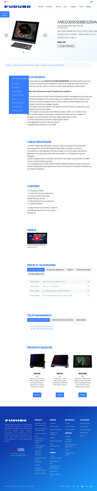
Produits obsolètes (40, 473)
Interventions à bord (54, 462)
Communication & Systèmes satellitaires (40, 460)
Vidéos (14, 99)
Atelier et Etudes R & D (55, 475)
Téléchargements (17, 107)
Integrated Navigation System (40, 469)
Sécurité (37, 465)
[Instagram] (86, 486)
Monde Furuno (84, 423)
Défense (52, 438)
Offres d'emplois (70, 429)
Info (65, 7)
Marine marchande (55, 429)
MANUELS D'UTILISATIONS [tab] (38, 320)
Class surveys (54, 471)
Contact (67, 436)
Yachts (52, 449)
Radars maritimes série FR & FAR (52, 65)
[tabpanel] (25, 35)
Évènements (84, 433)
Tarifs (81, 7)
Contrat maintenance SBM (55, 457)
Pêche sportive (54, 426)
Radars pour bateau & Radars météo (26, 65)
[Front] (17, 7)
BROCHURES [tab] (81, 320)
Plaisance (53, 423)
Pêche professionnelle (54, 445)
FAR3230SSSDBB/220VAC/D (19, 78)
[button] (6, 2)
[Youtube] (82, 486)
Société (67, 423)
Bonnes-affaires (70, 426)
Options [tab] (70, 270)
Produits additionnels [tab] (36, 274)
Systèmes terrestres (56, 441)
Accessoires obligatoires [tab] (55, 270)
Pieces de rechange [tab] (83, 270)
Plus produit (15, 87)
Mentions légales (65, 486)
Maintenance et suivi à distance (54, 467)
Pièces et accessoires (18, 103)
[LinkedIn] (91, 486)
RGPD (73, 486)
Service (58, 7)
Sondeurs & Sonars (41, 433)
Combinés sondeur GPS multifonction (40, 424)
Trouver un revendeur (66, 46)
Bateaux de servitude (53, 434)
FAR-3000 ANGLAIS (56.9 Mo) (43, 327)
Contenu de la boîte (18, 95)
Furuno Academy (85, 429)
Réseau (88, 7)
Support (73, 7)
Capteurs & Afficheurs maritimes (38, 453)
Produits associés (17, 110)
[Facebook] (77, 486)
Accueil (40, 7)
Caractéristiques (17, 91)
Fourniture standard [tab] (36, 270)
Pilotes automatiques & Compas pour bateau (40, 439)
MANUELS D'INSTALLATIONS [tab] (62, 320)
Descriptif (15, 83)
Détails (37, 395)
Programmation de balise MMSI (71, 446)
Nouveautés (84, 426)
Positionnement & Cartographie (40, 447)
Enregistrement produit (69, 454)
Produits (49, 7)
